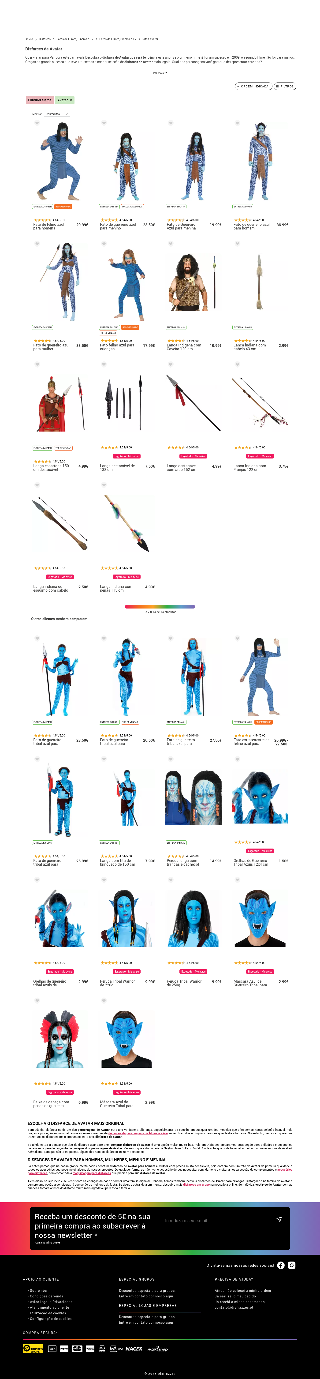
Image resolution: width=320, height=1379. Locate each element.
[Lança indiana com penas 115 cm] (103, 486)
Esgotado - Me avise (127, 456)
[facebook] (281, 1265)
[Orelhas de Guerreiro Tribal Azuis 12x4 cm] (236, 760)
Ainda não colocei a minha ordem (243, 1290)
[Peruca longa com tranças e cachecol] (169, 760)
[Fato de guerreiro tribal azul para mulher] (103, 639)
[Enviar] (279, 1220)
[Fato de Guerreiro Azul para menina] (169, 124)
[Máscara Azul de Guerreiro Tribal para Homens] (236, 880)
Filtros (287, 86)
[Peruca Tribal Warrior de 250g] (169, 880)
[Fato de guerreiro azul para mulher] (36, 244)
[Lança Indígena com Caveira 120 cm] (169, 244)
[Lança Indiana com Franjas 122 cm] (236, 365)
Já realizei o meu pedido (235, 1296)
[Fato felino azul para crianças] (103, 244)
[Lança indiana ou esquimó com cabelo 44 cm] (36, 486)
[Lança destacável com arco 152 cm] (169, 365)
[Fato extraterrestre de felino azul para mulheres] (236, 639)
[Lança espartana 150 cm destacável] (36, 365)
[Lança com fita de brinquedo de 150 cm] (103, 760)
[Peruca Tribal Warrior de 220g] (103, 880)
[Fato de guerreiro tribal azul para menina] (36, 639)
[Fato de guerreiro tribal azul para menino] (36, 760)
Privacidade (62, 1302)
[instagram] (291, 1265)
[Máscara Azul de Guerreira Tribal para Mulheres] (103, 1001)
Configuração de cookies (51, 1318)
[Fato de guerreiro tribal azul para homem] (169, 639)
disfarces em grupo (196, 1184)
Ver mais (158, 73)
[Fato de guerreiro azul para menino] (103, 124)
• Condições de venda (45, 1296)
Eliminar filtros (40, 100)
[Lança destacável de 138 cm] (103, 365)
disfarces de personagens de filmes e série (138, 1133)
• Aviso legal (38, 1302)
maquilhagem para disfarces (92, 1173)
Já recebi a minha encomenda (240, 1302)
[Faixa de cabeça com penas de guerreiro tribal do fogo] (36, 1001)
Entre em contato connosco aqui (146, 1296)
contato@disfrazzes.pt (234, 1307)
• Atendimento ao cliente (48, 1307)
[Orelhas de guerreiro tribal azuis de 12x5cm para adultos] (36, 880)
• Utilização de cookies (47, 1313)
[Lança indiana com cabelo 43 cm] (236, 244)
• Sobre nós (37, 1290)
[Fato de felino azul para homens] (36, 124)
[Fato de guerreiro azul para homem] (236, 124)
